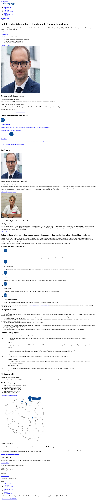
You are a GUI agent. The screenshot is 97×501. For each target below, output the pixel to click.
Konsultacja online (8, 11)
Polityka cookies (8, 493)
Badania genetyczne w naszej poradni (10, 454)
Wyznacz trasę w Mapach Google (9, 395)
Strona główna (7, 7)
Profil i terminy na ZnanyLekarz (8, 192)
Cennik (5, 13)
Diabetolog (6, 10)
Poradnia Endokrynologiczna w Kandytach (39, 305)
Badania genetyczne (8, 14)
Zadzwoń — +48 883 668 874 (9, 499)
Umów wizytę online (6, 45)
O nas (5, 490)
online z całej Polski (20, 112)
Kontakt (6, 15)
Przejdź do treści (4, 1)
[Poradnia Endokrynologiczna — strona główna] (8, 5)
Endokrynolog (7, 8)
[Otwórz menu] (48, 20)
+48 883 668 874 (5, 18)
